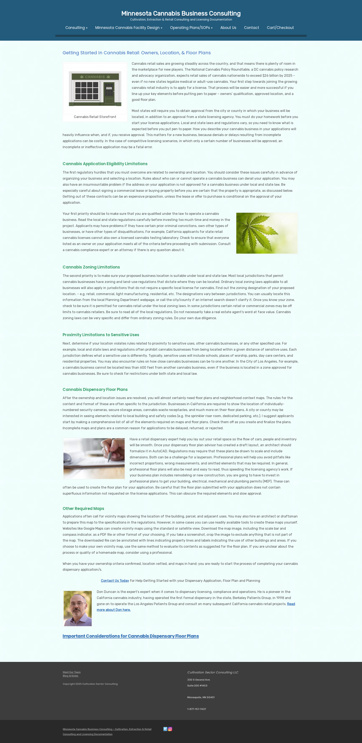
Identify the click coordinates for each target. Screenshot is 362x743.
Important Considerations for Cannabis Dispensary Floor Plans (131, 636)
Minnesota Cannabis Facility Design (128, 27)
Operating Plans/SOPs (191, 27)
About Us (228, 27)
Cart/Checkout (280, 27)
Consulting (76, 27)
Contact (251, 27)
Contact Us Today (115, 581)
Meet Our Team (72, 672)
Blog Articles (70, 675)
